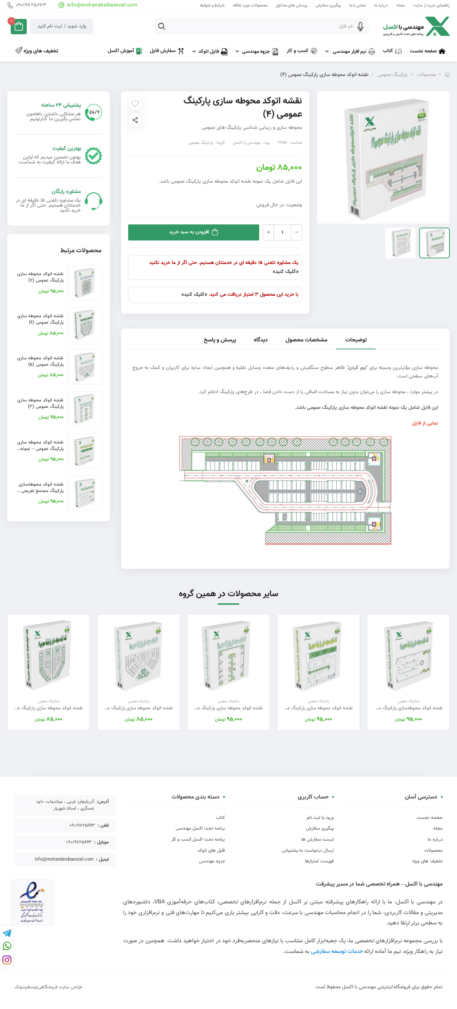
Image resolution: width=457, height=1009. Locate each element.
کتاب (388, 51)
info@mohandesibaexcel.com (102, 5)
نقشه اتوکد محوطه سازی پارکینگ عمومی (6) (40, 319)
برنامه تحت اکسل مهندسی (200, 828)
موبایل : (101, 842)
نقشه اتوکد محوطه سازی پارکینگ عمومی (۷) (40, 277)
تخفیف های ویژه (40, 51)
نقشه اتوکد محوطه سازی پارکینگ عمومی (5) (40, 361)
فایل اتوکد (209, 52)
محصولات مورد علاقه (250, 5)
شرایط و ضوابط (212, 5)
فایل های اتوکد (211, 850)
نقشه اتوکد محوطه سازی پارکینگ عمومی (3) (40, 403)
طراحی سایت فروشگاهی (60, 987)
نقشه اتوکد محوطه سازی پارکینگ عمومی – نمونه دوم (40, 449)
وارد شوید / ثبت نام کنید (61, 26)
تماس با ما (357, 5)
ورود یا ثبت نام (320, 817)
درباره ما (381, 5)
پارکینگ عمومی (393, 75)
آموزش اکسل (121, 51)
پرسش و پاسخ (220, 340)
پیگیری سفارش (328, 5)
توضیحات (356, 340)
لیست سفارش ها (317, 839)
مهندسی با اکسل (247, 143)
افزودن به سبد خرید (189, 232)
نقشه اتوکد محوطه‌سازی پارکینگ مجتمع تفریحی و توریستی (40, 491)
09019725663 (31, 5)
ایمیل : (102, 859)
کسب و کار (297, 51)
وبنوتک (20, 987)
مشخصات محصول (306, 340)
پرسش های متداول (291, 5)
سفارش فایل (163, 51)
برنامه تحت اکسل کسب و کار (198, 839)
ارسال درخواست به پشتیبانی (308, 850)
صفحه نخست (423, 51)
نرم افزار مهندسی (348, 52)
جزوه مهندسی (256, 52)
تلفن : (103, 825)
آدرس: (103, 801)
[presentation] (444, 672)
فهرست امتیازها (319, 861)
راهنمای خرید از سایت (431, 5)
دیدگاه (261, 340)
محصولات (426, 75)
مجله (400, 5)
